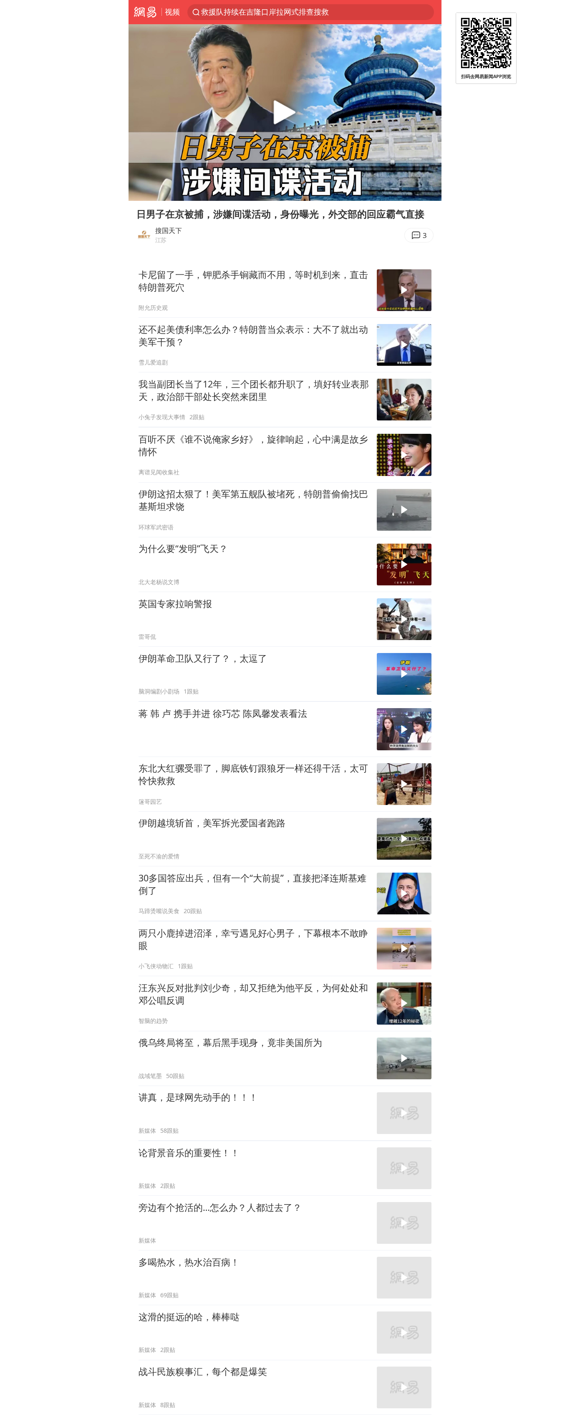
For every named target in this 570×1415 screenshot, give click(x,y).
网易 (145, 12)
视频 (172, 12)
